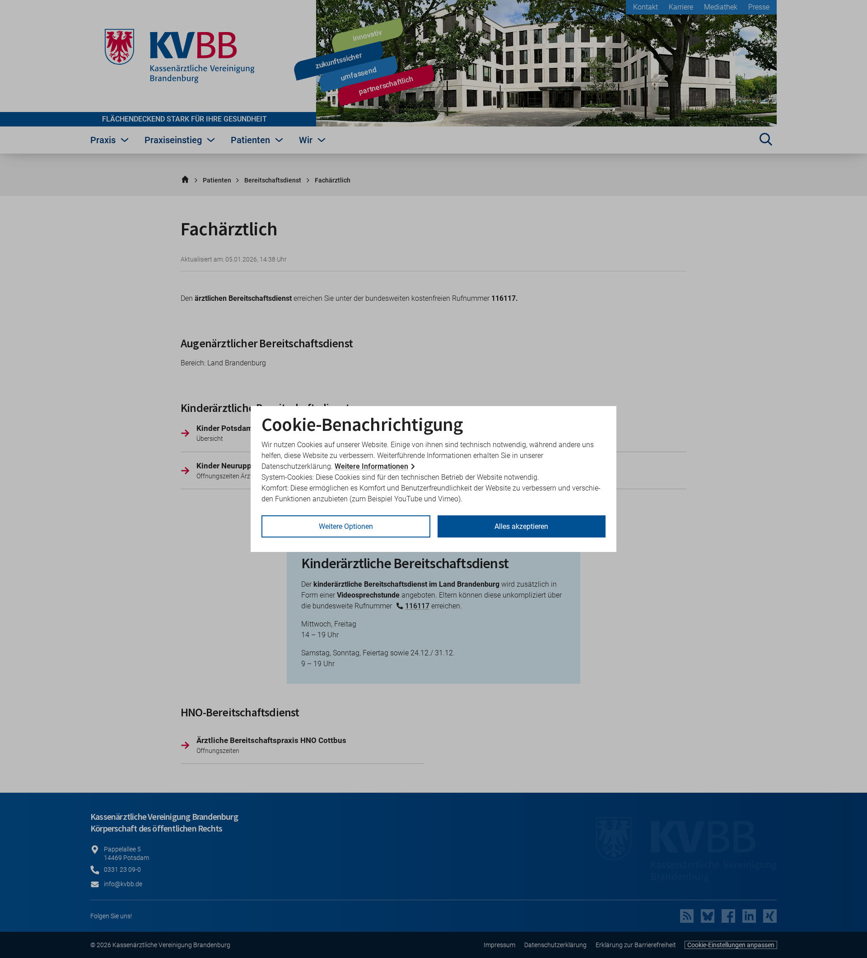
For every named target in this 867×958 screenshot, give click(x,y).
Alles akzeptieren (521, 526)
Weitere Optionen (346, 526)
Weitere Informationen (371, 466)
